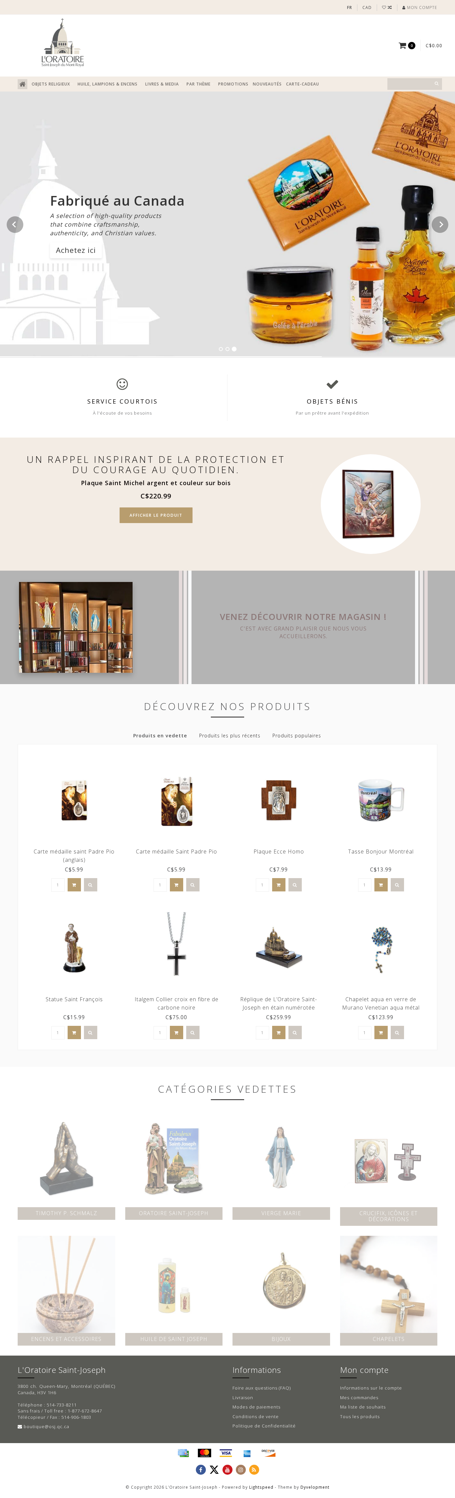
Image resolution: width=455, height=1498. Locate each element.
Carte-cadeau (302, 84)
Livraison (242, 1398)
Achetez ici (76, 250)
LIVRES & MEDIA (162, 84)
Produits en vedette (160, 735)
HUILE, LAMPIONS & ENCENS (108, 84)
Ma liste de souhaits (363, 1407)
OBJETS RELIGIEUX (51, 84)
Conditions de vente (255, 1416)
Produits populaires (296, 735)
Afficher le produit (156, 515)
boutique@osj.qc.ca (46, 1426)
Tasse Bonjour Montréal (381, 851)
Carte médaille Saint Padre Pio (176, 851)
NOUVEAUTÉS (267, 84)
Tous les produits (360, 1416)
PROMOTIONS (233, 84)
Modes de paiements (256, 1407)
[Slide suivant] (440, 224)
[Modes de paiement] (183, 1453)
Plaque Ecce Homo (278, 851)
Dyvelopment (314, 1487)
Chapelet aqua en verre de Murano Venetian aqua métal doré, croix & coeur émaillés (381, 1008)
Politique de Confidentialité (264, 1426)
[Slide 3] (234, 348)
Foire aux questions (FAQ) (261, 1388)
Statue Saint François (74, 999)
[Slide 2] (227, 349)
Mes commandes (359, 1398)
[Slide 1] (221, 349)
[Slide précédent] (15, 224)
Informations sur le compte (371, 1388)
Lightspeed (261, 1487)
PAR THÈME (199, 84)
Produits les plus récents (229, 735)
